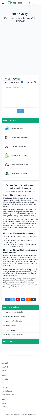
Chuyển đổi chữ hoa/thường (14, 335)
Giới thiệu (5, 379)
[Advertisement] (20, 50)
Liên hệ (4, 370)
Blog (3, 382)
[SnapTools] (15, 2)
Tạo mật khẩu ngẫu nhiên (13, 321)
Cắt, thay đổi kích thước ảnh (14, 312)
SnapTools (5, 367)
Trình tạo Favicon (10, 325)
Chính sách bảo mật (8, 395)
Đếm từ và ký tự (10, 330)
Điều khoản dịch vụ (7, 391)
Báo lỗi (4, 407)
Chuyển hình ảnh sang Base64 (15, 316)
